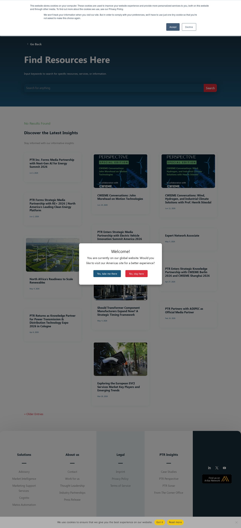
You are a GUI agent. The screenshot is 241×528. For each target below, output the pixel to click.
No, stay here (136, 273)
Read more (175, 522)
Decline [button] (189, 26)
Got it (159, 522)
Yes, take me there (107, 273)
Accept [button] (172, 26)
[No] (236, 522)
